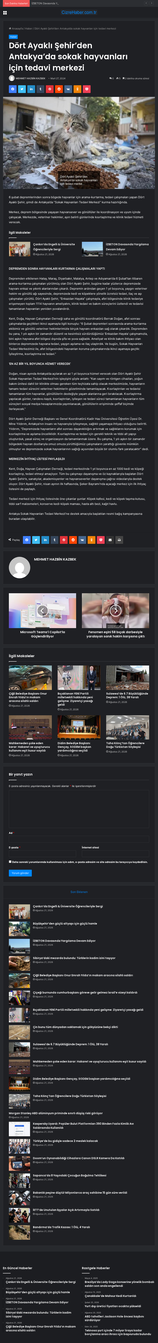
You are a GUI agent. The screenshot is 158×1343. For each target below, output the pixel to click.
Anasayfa (17, 28)
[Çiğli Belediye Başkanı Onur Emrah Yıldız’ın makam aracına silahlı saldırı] (30, 677)
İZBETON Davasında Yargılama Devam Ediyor (58, 3)
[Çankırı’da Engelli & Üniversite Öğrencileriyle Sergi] (19, 249)
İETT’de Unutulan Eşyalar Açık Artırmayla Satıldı (66, 1210)
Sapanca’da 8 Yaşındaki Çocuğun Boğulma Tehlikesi (69, 1175)
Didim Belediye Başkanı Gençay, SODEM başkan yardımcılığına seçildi (74, 746)
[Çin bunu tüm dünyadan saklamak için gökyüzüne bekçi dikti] (19, 1032)
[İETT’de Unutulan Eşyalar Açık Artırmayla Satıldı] (19, 1215)
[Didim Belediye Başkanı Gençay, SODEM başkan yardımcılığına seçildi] (79, 727)
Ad (11, 832)
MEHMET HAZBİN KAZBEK (30, 78)
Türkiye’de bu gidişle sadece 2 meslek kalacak (65, 1141)
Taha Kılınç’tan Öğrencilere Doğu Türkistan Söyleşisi (125, 745)
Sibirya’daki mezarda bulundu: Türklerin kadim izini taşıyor (74, 958)
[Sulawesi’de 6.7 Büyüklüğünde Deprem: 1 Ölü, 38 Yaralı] (127, 677)
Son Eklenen (79, 892)
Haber (28, 28)
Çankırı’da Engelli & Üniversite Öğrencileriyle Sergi (68, 906)
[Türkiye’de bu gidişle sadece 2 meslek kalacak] (19, 1146)
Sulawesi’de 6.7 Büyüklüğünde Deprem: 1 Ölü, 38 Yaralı (127, 695)
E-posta (14, 847)
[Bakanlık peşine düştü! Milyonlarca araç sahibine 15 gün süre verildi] (19, 1198)
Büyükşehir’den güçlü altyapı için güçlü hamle (65, 923)
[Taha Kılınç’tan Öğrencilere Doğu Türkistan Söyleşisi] (127, 727)
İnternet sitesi (90, 847)
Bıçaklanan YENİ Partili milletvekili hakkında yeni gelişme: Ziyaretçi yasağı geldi (75, 699)
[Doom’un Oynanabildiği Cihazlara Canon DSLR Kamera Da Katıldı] (19, 1163)
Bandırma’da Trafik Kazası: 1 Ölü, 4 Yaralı (61, 1227)
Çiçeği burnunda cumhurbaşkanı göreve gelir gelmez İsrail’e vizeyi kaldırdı (85, 992)
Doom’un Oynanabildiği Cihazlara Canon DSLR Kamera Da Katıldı (78, 1158)
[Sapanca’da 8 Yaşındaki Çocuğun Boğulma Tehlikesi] (19, 1180)
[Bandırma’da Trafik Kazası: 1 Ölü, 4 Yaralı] (19, 1232)
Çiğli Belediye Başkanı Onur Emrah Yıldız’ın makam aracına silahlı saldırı (28, 697)
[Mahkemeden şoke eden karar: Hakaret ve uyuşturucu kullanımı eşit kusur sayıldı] (30, 727)
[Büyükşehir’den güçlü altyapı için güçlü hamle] (19, 929)
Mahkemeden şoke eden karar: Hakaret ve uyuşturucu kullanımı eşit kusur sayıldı (29, 746)
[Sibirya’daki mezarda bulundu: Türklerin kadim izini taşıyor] (19, 963)
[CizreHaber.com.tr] (79, 12)
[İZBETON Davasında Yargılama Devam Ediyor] (92, 249)
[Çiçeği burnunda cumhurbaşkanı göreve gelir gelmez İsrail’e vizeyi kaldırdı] (19, 998)
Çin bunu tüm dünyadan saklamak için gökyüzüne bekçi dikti (75, 1027)
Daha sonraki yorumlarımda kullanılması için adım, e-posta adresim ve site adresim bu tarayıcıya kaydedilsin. (80, 861)
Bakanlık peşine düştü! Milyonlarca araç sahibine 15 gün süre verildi (80, 1193)
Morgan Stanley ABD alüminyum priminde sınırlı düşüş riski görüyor (56, 1113)
